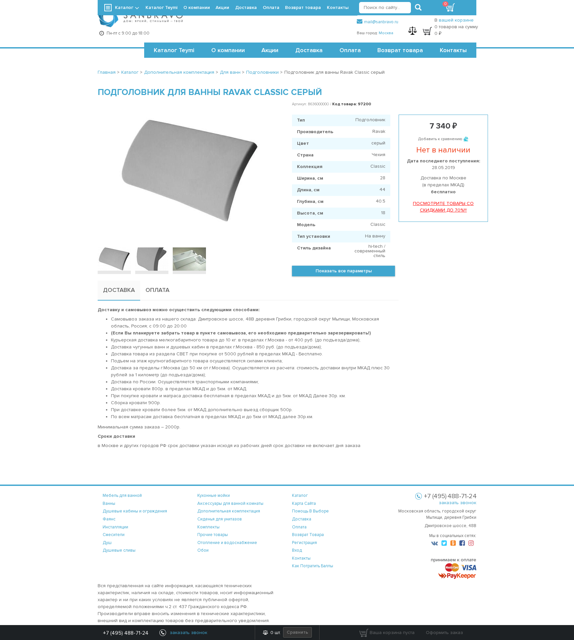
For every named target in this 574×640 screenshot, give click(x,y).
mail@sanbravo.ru (381, 22)
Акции (269, 50)
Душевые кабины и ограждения (135, 511)
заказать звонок (457, 502)
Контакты (453, 50)
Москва (386, 33)
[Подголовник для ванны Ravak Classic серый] (190, 171)
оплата (299, 527)
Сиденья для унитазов (219, 519)
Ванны (109, 503)
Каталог (124, 7)
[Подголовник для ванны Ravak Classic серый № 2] (151, 259)
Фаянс (109, 519)
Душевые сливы (119, 550)
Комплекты (208, 527)
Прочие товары (212, 534)
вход (297, 550)
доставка (301, 519)
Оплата (350, 50)
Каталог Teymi (174, 50)
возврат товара (308, 534)
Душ (107, 542)
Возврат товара (400, 50)
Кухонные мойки (213, 495)
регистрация (304, 542)
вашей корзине (456, 20)
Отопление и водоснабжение (227, 542)
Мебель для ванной (122, 495)
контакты (301, 558)
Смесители (114, 534)
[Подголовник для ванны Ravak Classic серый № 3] (189, 259)
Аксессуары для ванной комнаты (230, 503)
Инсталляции (115, 527)
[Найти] (418, 7)
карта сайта (304, 503)
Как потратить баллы (312, 566)
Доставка (309, 50)
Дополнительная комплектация (228, 511)
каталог (300, 495)
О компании (228, 50)
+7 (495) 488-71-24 (125, 633)
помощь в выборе (310, 511)
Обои (203, 550)
